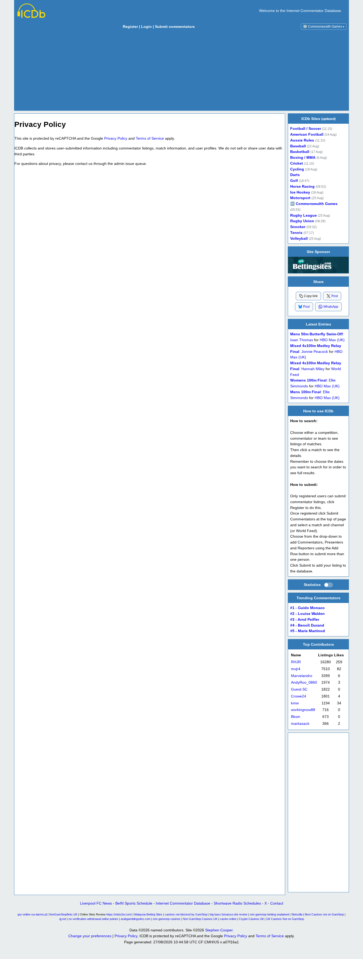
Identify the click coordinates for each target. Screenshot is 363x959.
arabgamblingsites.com (135, 919)
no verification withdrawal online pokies (93, 919)
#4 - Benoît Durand (307, 625)
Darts (295, 175)
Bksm (295, 717)
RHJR (296, 662)
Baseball (298, 146)
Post (334, 295)
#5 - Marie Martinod (307, 631)
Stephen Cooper (219, 930)
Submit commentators (175, 26)
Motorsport (300, 198)
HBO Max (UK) (332, 340)
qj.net (62, 919)
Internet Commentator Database (183, 903)
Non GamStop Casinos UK (200, 919)
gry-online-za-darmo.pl (32, 914)
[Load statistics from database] (328, 585)
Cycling (297, 169)
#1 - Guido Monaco (307, 608)
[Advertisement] (181, 71)
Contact (276, 903)
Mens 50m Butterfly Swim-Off (316, 334)
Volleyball (299, 239)
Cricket (296, 163)
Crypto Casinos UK (251, 919)
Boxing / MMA (302, 158)
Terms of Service (150, 138)
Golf (294, 181)
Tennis (296, 233)
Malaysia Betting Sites (148, 914)
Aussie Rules (302, 140)
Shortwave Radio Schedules (237, 903)
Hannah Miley (312, 369)
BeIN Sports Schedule (133, 903)
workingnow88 (303, 710)
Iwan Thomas (301, 340)
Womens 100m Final (308, 380)
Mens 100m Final (305, 392)
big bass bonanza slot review (228, 914)
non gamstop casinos (166, 919)
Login (146, 26)
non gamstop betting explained (269, 914)
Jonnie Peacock (314, 351)
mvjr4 (295, 669)
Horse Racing (302, 187)
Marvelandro (301, 676)
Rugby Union (302, 221)
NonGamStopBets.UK (63, 914)
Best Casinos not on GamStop (324, 914)
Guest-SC (299, 689)
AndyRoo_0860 (304, 683)
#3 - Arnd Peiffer (304, 620)
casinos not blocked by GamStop (186, 914)
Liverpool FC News (96, 903)
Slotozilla (296, 914)
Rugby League (303, 215)
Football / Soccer (305, 129)
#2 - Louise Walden (307, 614)
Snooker (297, 227)
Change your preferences (89, 936)
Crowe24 (298, 696)
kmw (295, 703)
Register (130, 26)
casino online (228, 919)
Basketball (299, 152)
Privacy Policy (115, 138)
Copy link (311, 296)
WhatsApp (330, 306)
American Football (306, 134)
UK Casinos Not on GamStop (285, 919)
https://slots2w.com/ (119, 914)
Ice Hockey (300, 192)
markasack (300, 724)
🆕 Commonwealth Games (323, 26)
